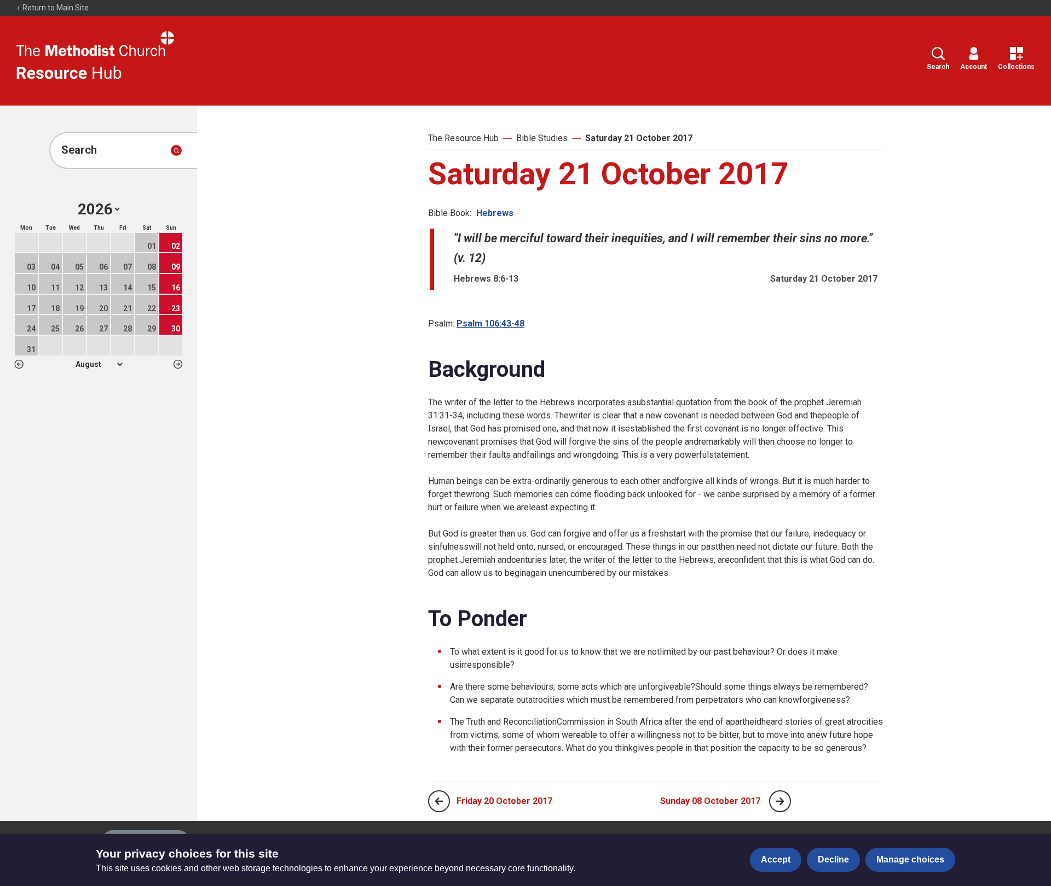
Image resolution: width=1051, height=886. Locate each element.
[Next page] (780, 801)
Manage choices (910, 859)
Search (938, 67)
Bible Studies (542, 138)
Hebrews (494, 213)
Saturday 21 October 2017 (638, 138)
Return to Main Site (55, 7)
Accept (775, 859)
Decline (833, 859)
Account (973, 67)
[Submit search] (176, 150)
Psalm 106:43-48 (490, 323)
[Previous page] (439, 801)
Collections (1016, 67)
